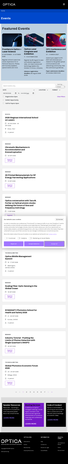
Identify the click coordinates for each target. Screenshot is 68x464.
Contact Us (44, 444)
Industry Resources (29, 450)
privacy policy (53, 234)
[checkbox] (9, 238)
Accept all (54, 244)
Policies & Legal (45, 447)
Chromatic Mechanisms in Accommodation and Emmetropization (17, 149)
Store (59, 447)
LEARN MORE (8, 418)
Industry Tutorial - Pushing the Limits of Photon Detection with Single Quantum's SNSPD (20, 340)
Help (42, 441)
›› (51, 392)
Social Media (44, 450)
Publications (27, 441)
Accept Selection (34, 244)
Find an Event (61, 450)
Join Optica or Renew (61, 443)
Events (25, 444)
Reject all (14, 244)
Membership (27, 447)
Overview (60, 219)
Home (3, 11)
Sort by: (59, 84)
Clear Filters (61, 96)
